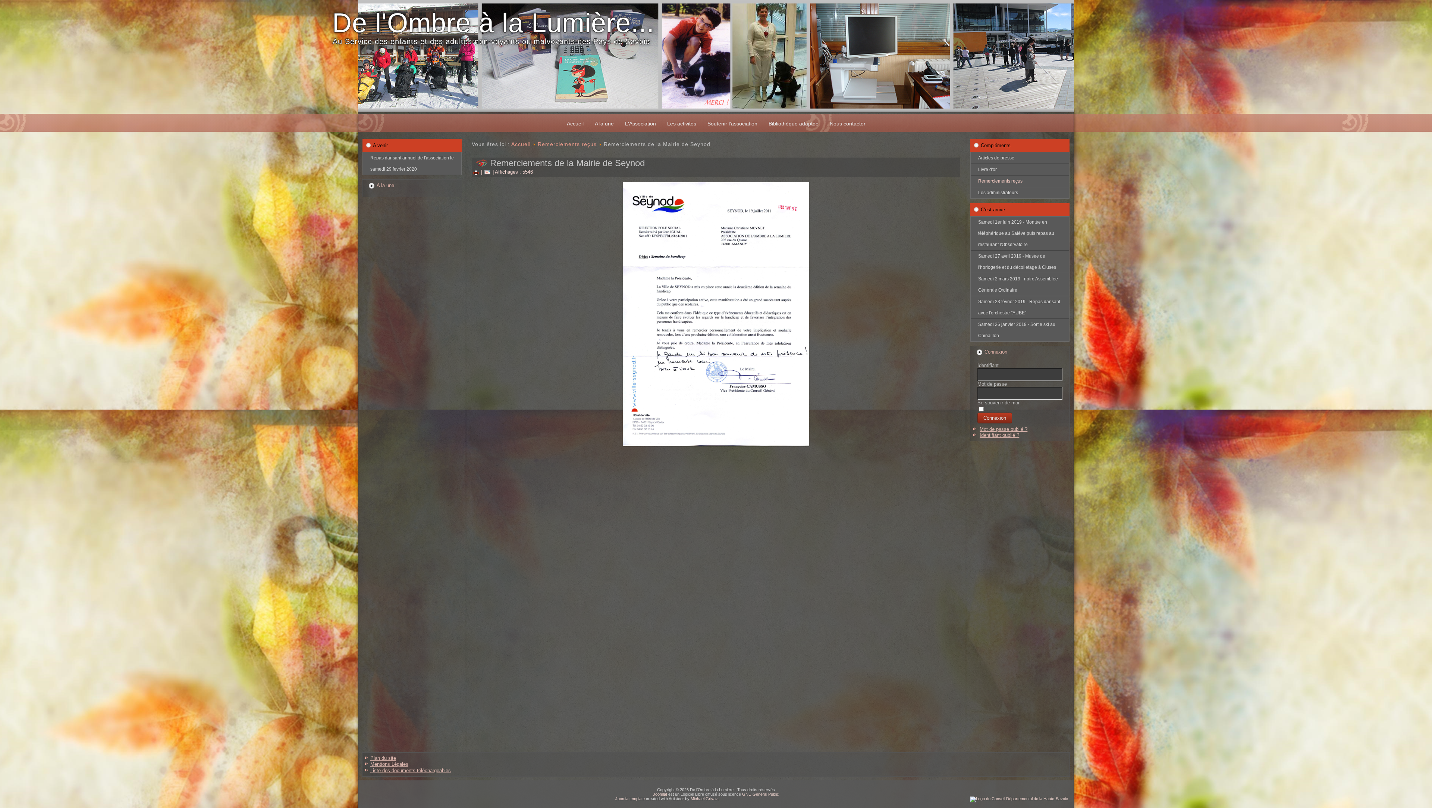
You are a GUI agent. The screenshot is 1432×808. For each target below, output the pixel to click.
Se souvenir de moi (998, 402)
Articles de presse (996, 158)
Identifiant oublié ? (999, 435)
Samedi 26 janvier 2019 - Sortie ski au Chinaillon (1016, 330)
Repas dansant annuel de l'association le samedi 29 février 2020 (412, 163)
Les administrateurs (998, 192)
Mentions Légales (389, 764)
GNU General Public (760, 794)
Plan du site (383, 758)
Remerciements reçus (567, 144)
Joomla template (630, 798)
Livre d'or (987, 169)
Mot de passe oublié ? (1003, 429)
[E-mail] (487, 172)
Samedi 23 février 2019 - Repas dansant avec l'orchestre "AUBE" (1019, 307)
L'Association (640, 124)
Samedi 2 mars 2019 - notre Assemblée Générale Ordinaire (1018, 284)
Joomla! (660, 794)
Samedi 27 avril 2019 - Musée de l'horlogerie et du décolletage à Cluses (1017, 262)
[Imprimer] (476, 172)
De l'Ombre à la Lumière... (493, 23)
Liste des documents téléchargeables (410, 770)
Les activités (681, 124)
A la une (604, 124)
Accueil (575, 124)
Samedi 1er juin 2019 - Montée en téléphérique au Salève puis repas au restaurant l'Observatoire (1016, 233)
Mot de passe (992, 384)
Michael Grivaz (704, 798)
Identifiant (988, 365)
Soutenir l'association (732, 124)
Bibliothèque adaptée (794, 124)
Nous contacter (848, 124)
